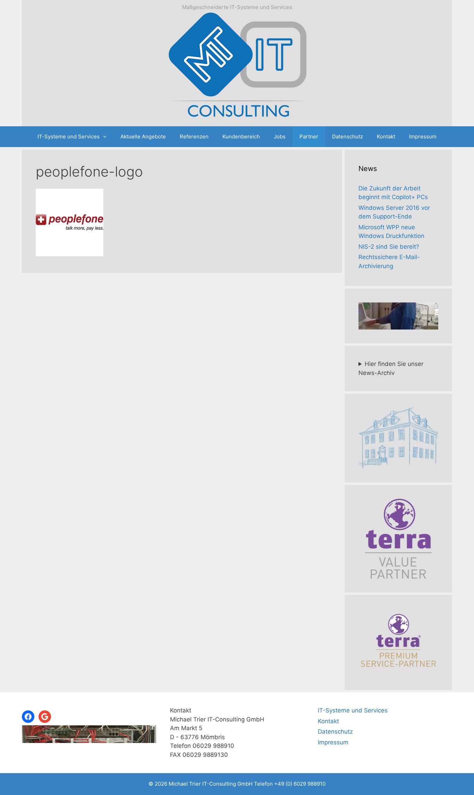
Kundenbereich (241, 136)
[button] (106, 136)
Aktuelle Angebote (143, 136)
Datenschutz (347, 136)
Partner (308, 136)
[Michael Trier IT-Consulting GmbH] (237, 66)
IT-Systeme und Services (68, 136)
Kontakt (386, 136)
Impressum (423, 136)
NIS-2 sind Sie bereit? (388, 246)
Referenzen (194, 136)
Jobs (280, 136)
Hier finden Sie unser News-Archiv (390, 368)
